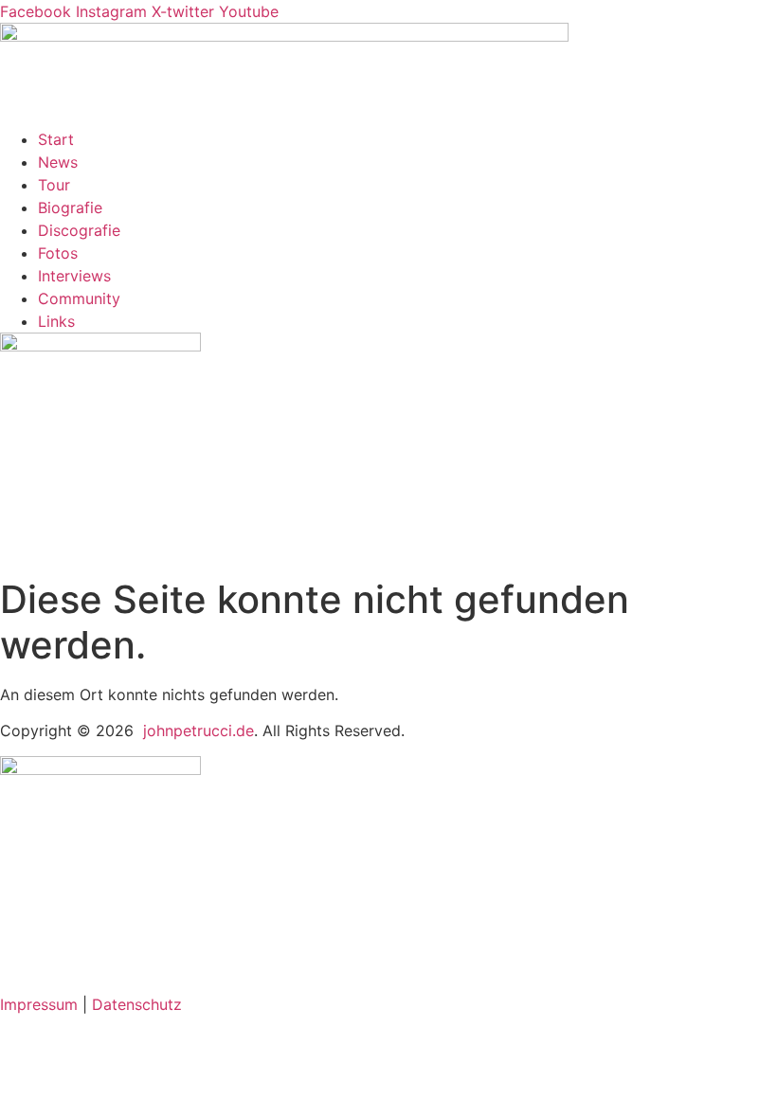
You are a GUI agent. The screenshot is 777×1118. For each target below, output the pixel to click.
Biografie (70, 207)
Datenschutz (137, 1004)
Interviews (74, 275)
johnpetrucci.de (198, 730)
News (58, 162)
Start (56, 139)
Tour (54, 184)
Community (79, 298)
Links (56, 321)
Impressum (39, 1004)
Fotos (58, 252)
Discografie (79, 230)
